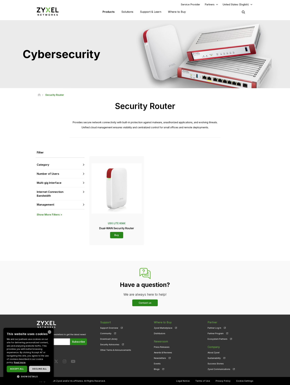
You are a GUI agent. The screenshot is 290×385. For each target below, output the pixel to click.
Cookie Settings (244, 381)
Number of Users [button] (48, 173)
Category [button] (43, 164)
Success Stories (216, 363)
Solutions (127, 11)
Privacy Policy (223, 381)
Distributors (159, 333)
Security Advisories (109, 344)
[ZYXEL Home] (48, 11)
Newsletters (160, 358)
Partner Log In (214, 328)
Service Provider (190, 4)
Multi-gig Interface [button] (49, 182)
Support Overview (109, 328)
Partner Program (216, 333)
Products (109, 11)
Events (157, 363)
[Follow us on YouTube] (73, 362)
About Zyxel (214, 352)
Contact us (145, 302)
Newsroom (161, 341)
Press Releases (162, 347)
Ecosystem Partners (217, 339)
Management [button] (45, 204)
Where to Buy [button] (177, 11)
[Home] (39, 94)
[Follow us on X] (56, 362)
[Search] (243, 12)
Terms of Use (202, 381)
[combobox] (49, 332)
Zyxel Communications (219, 369)
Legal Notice (183, 381)
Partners (209, 4)
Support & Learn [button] (150, 11)
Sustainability (214, 358)
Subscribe (78, 341)
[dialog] (28, 355)
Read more (20, 362)
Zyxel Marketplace (163, 328)
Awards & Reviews (163, 352)
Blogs (157, 369)
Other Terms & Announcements (115, 350)
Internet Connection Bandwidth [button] (50, 193)
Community (105, 333)
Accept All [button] (17, 369)
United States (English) (236, 4)
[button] (28, 376)
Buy (116, 235)
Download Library (108, 339)
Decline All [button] (39, 369)
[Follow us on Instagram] (64, 362)
